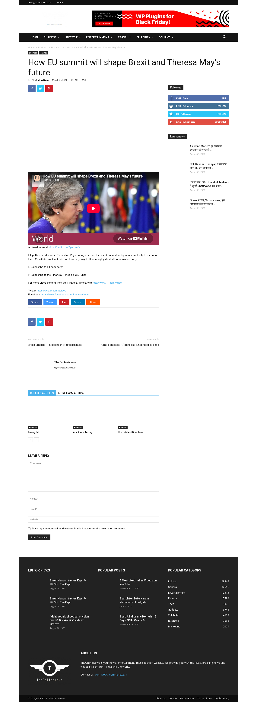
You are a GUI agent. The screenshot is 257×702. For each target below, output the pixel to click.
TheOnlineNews (40, 80)
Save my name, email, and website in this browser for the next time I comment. (79, 528)
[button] (224, 37)
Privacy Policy (187, 698)
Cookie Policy (222, 698)
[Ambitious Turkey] (93, 415)
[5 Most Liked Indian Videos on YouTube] (107, 585)
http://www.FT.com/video (107, 282)
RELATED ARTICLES (42, 393)
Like (224, 98)
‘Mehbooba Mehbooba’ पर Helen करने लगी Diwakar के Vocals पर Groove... (69, 620)
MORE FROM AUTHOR (71, 393)
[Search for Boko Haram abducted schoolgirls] (107, 603)
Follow (221, 106)
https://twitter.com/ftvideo (51, 290)
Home (60, 2)
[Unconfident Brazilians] (138, 415)
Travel (123, 37)
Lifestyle (71, 37)
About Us (161, 698)
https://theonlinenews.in (64, 368)
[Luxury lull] (48, 415)
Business (50, 37)
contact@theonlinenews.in (111, 674)
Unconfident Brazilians (130, 432)
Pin (64, 302)
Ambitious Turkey (82, 432)
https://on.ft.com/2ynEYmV (64, 247)
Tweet (50, 302)
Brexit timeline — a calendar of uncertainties (55, 344)
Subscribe (220, 121)
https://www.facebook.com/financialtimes (65, 294)
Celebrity (143, 37)
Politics (164, 37)
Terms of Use (204, 698)
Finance (55, 47)
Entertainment (97, 37)
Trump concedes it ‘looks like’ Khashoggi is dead (129, 344)
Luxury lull (33, 432)
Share (35, 302)
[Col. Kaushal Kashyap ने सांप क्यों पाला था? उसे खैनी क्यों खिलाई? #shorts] (177, 168)
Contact (173, 698)
